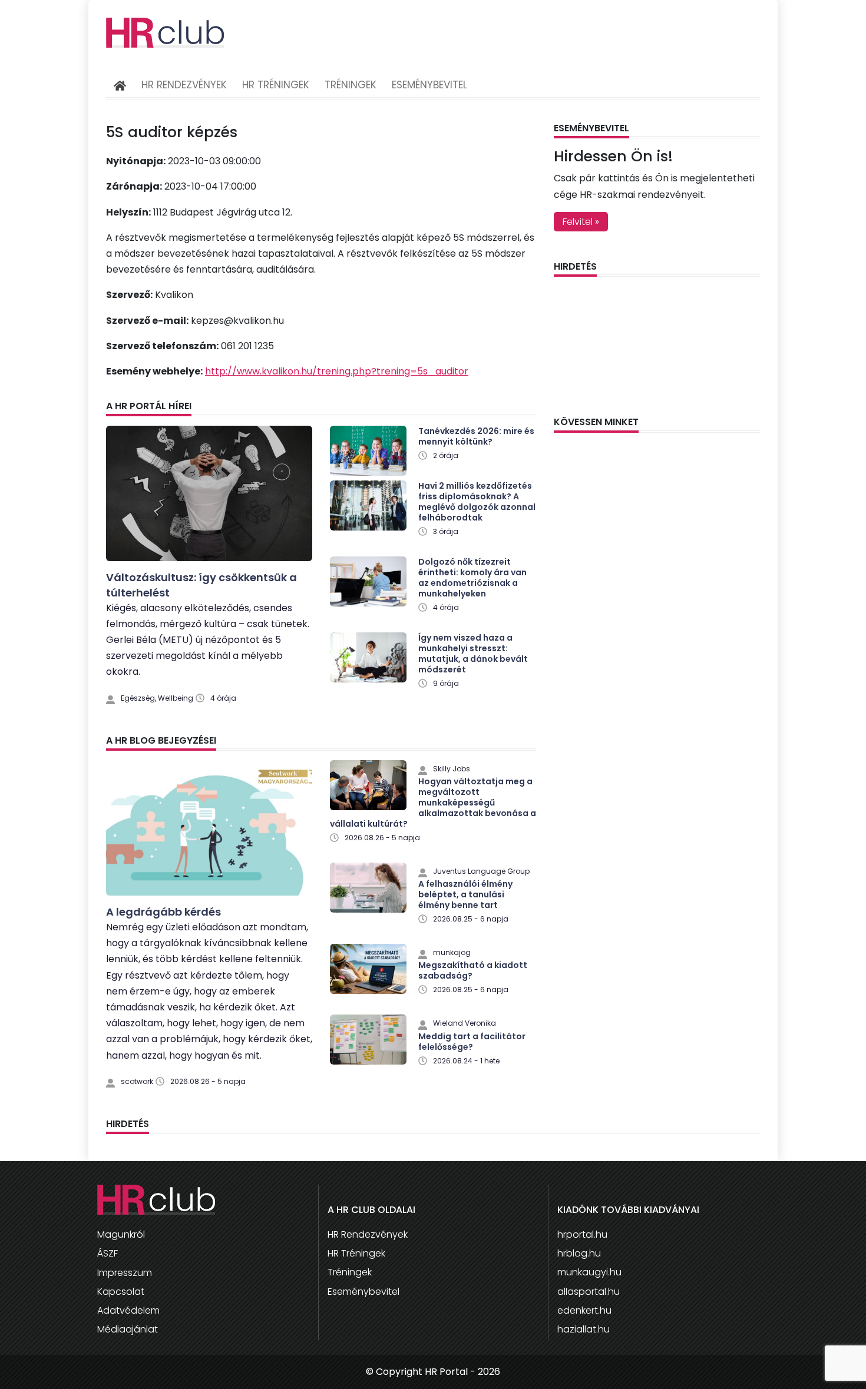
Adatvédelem (128, 1310)
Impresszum (124, 1272)
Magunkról (121, 1234)
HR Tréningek (275, 85)
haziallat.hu (583, 1329)
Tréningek (350, 85)
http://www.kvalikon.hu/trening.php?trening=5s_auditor (336, 371)
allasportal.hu (588, 1291)
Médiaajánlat (127, 1329)
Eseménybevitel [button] (429, 85)
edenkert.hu (584, 1310)
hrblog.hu (579, 1253)
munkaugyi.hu (589, 1272)
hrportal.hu (582, 1234)
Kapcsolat (120, 1291)
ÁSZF (107, 1253)
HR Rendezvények (184, 85)
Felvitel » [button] (581, 221)
